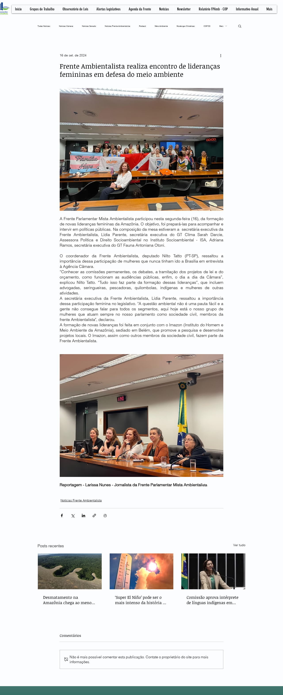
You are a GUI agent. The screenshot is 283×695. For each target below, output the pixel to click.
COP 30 (207, 26)
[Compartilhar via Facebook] (62, 515)
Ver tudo (239, 545)
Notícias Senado (89, 26)
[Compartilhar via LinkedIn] (83, 515)
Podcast (142, 26)
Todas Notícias (44, 26)
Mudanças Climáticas (186, 26)
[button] (240, 26)
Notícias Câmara (66, 26)
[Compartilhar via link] (94, 515)
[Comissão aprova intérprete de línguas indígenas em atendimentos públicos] (213, 571)
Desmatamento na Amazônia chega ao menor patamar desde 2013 (68, 600)
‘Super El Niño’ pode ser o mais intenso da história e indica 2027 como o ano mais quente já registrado (140, 600)
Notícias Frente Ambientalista (117, 26)
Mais (221, 26)
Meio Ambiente (161, 26)
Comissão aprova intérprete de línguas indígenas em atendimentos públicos (212, 600)
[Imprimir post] (105, 515)
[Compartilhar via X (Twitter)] (73, 515)
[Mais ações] (220, 55)
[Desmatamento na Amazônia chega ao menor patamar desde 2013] (70, 571)
